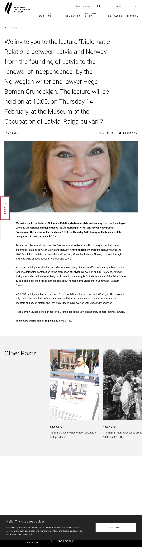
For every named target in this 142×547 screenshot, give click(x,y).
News (40, 16)
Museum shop (90, 15)
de (136, 6)
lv (128, 6)
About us (52, 15)
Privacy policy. (28, 534)
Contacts (115, 16)
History (132, 16)
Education (73, 16)
